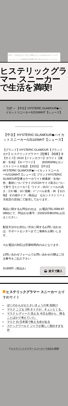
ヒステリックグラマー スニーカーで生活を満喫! (33, 79)
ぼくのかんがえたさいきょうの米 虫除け (32, 305)
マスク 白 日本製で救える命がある (28, 321)
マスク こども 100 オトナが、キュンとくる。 (35, 309)
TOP (9, 108)
